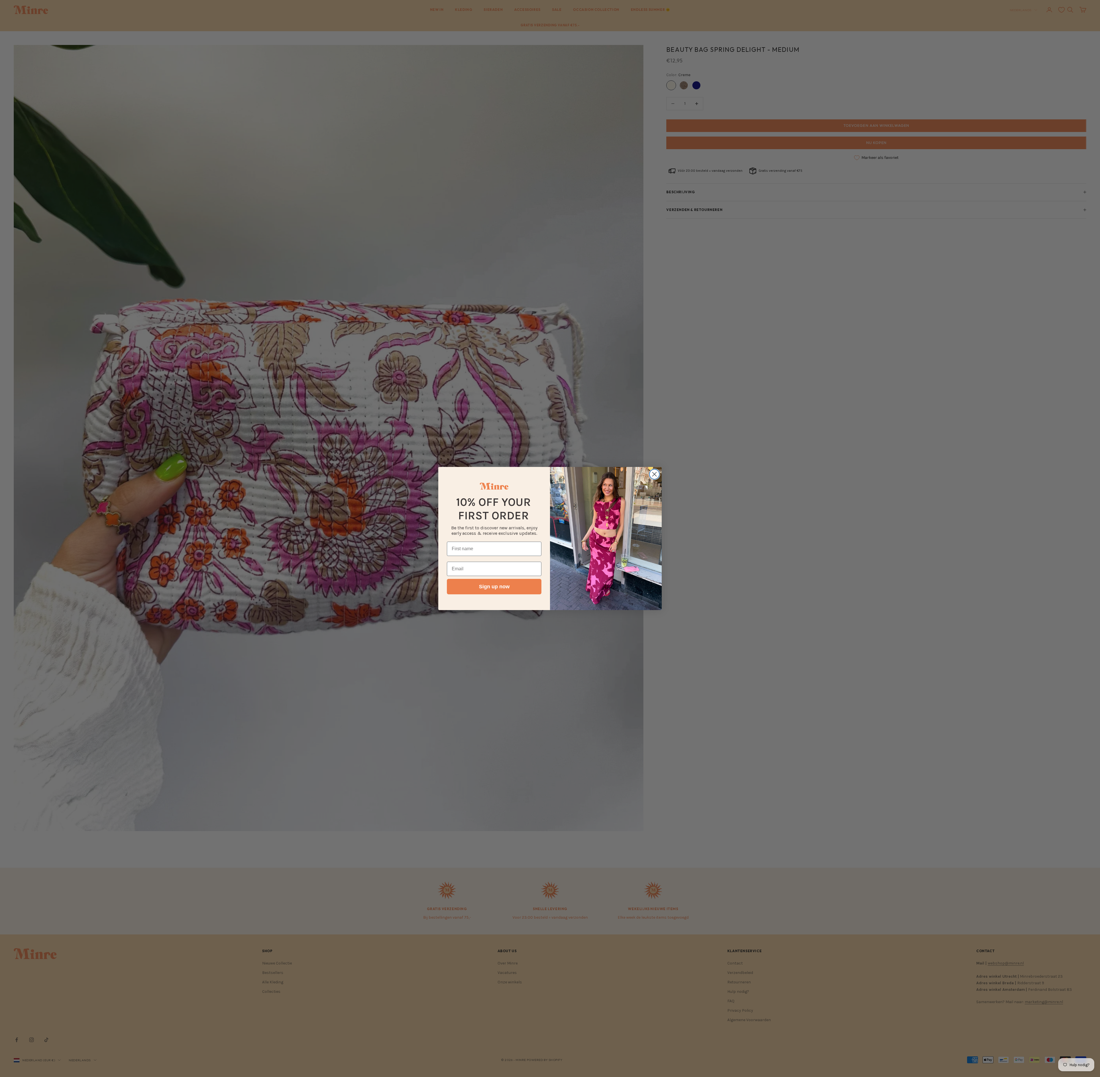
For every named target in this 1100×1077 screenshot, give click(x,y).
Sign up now (494, 586)
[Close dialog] (654, 474)
